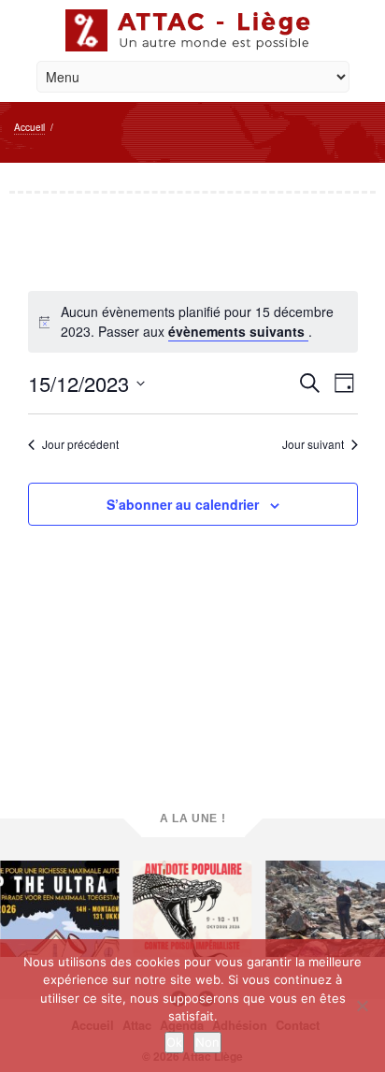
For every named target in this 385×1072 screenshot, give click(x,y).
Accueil (29, 127)
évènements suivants (238, 331)
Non (207, 1042)
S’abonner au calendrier (183, 504)
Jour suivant (313, 444)
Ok (174, 1042)
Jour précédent (80, 444)
